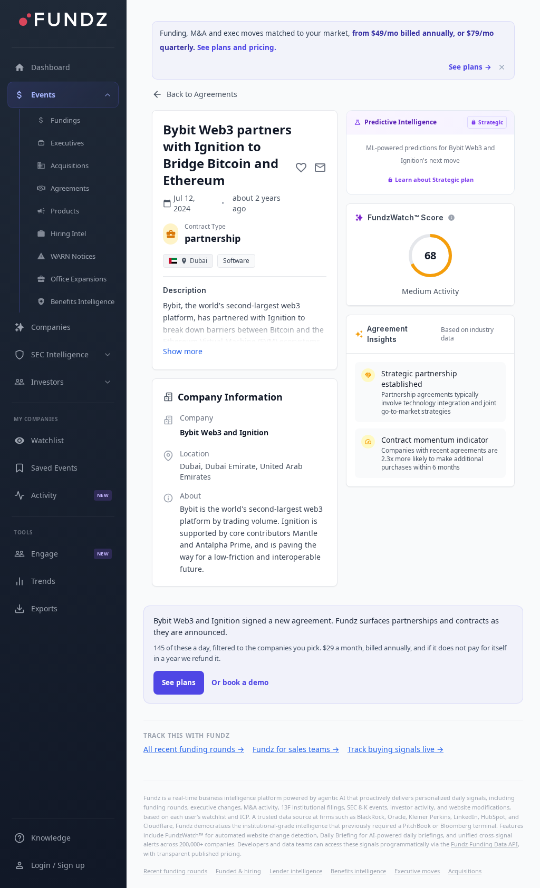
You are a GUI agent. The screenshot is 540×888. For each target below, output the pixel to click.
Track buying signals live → (395, 749)
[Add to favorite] (301, 167)
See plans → (470, 67)
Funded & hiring (238, 871)
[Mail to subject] (320, 167)
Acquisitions (464, 871)
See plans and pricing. (236, 47)
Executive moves (417, 871)
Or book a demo (239, 682)
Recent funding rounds (175, 871)
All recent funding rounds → (193, 749)
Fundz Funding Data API (484, 844)
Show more (182, 351)
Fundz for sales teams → (296, 749)
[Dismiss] (502, 67)
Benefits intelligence (358, 871)
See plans (179, 682)
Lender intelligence (295, 871)
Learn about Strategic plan (434, 179)
